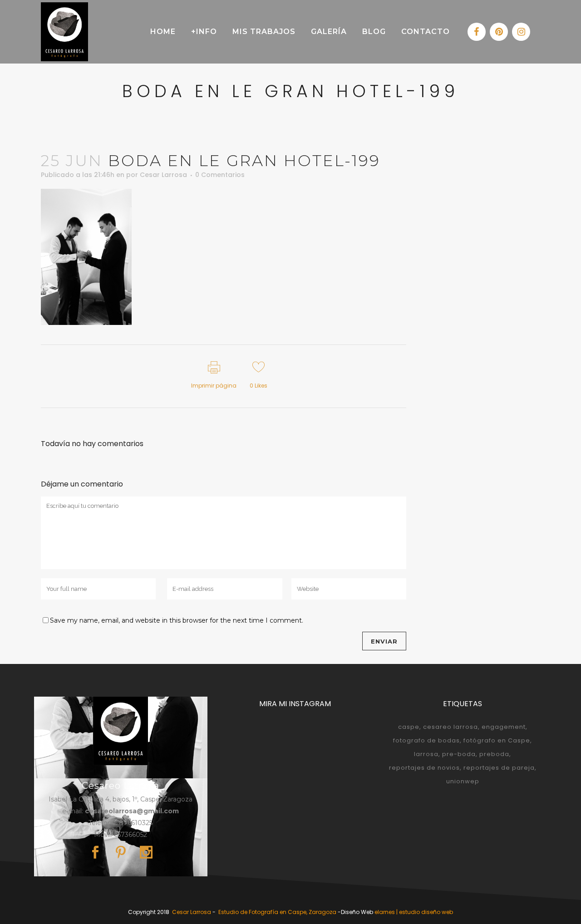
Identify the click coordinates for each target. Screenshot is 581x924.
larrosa (426, 754)
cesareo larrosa (450, 726)
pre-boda (459, 754)
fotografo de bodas (426, 740)
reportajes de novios (424, 767)
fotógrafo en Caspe (496, 740)
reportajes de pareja (499, 767)
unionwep (462, 781)
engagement (504, 726)
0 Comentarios (220, 174)
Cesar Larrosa (163, 174)
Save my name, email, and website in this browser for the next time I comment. (176, 620)
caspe (408, 726)
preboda (494, 754)
